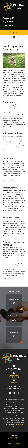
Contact (14, 383)
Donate (14, 33)
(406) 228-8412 (14, 375)
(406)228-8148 (14, 377)
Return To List (8, 278)
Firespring (17, 443)
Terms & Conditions (14, 439)
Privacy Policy (14, 437)
